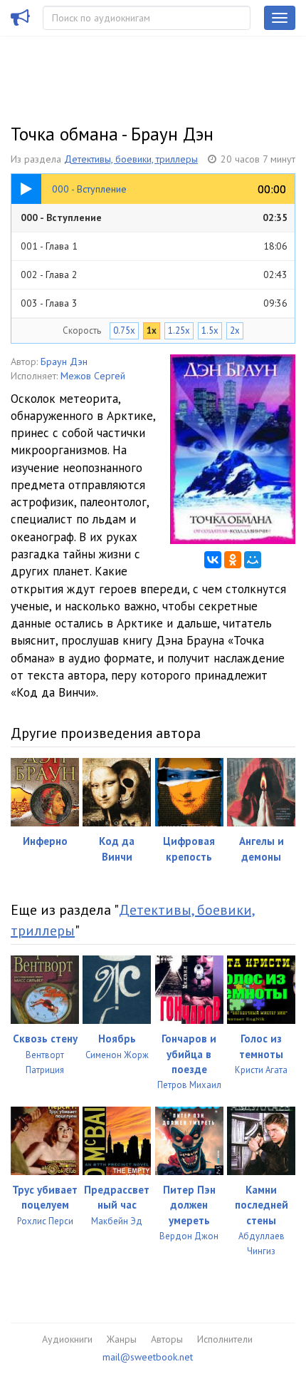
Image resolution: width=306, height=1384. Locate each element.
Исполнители (225, 1339)
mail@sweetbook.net (147, 1356)
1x (152, 330)
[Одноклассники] (232, 559)
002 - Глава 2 (154, 274)
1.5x (209, 330)
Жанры (122, 1339)
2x (235, 330)
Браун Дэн (64, 361)
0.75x (124, 330)
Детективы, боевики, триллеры (131, 159)
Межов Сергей (92, 375)
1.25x (179, 330)
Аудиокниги (67, 1339)
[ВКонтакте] (212, 559)
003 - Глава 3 (154, 303)
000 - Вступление (154, 217)
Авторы (167, 1339)
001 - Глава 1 (154, 246)
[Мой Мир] (252, 559)
